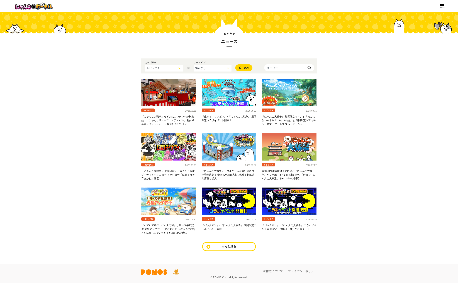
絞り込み (244, 67)
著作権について (273, 271)
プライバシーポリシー (302, 271)
